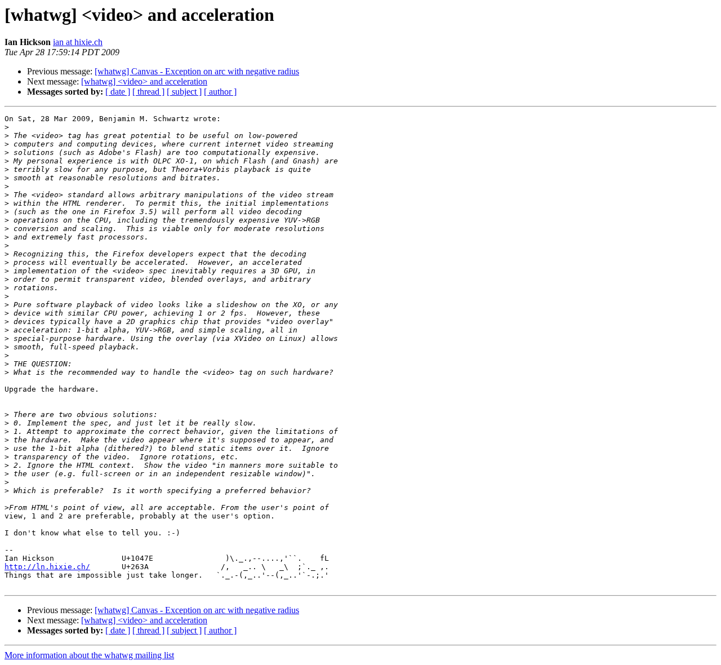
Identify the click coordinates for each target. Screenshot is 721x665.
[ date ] (117, 91)
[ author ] (220, 91)
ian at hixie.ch (78, 42)
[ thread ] (148, 91)
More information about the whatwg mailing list (89, 655)
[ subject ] (184, 91)
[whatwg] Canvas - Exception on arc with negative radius (197, 71)
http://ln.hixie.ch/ (47, 566)
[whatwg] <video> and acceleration (144, 81)
